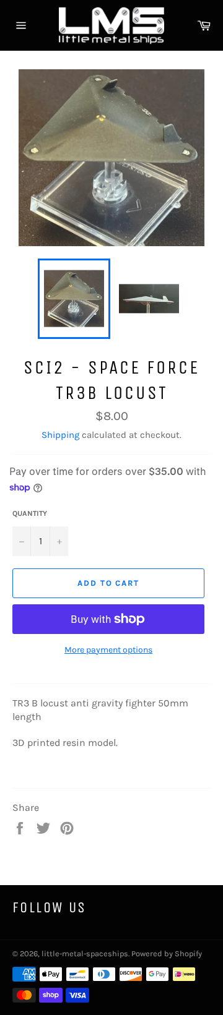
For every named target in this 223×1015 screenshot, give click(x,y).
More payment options (108, 650)
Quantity (29, 513)
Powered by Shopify (166, 953)
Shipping (60, 434)
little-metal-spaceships (85, 953)
